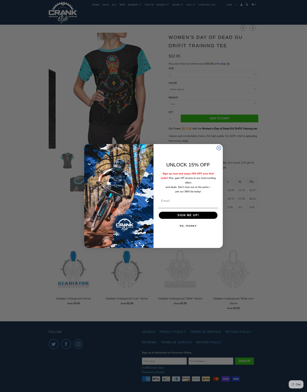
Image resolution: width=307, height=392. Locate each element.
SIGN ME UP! (188, 215)
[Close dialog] (219, 148)
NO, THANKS (188, 226)
